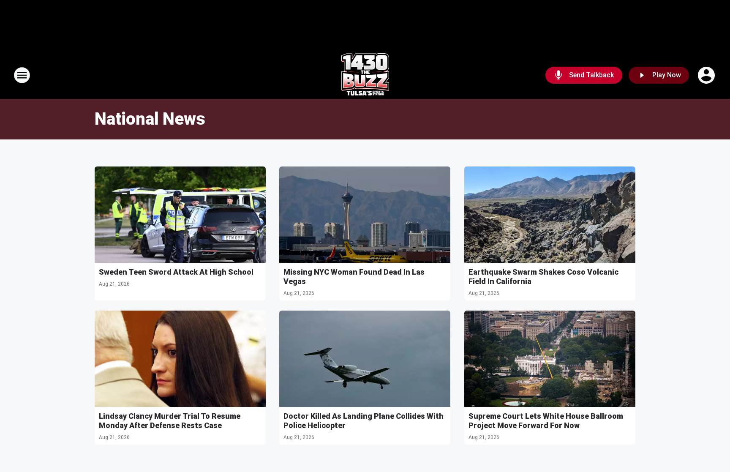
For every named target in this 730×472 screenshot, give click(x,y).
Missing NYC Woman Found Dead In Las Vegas (354, 276)
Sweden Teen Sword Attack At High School (176, 271)
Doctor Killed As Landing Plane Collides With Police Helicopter (363, 421)
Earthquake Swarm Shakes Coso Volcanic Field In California (543, 276)
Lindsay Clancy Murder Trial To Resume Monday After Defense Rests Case (169, 421)
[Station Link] (365, 75)
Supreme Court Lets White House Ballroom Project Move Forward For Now (546, 421)
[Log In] (707, 75)
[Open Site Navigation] (22, 75)
